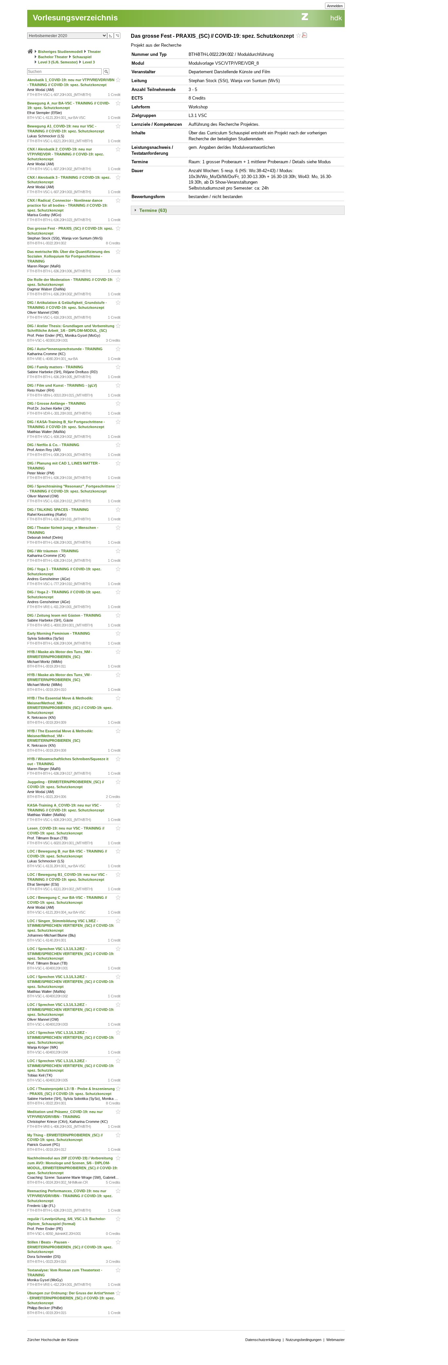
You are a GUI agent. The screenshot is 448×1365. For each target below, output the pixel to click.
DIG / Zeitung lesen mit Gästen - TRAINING (64, 615)
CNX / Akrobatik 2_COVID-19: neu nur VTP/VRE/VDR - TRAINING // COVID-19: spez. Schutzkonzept (65, 154)
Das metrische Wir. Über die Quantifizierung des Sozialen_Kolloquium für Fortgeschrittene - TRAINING (68, 256)
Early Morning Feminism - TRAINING (59, 633)
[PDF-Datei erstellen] (304, 36)
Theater (94, 52)
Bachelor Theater (53, 57)
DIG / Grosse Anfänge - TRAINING (57, 403)
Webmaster (335, 1340)
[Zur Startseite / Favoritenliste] (30, 52)
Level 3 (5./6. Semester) (58, 62)
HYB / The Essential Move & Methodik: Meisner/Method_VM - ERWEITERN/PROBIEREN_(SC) (60, 736)
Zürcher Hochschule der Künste (52, 1340)
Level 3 (89, 62)
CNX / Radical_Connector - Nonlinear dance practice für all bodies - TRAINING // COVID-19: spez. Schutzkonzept (67, 205)
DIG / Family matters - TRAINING (55, 367)
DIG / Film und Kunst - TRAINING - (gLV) (62, 385)
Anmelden (335, 6)
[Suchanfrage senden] (106, 71)
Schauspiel (82, 57)
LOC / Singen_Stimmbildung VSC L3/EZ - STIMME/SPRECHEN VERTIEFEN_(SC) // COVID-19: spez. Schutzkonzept (70, 926)
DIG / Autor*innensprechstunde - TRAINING (65, 349)
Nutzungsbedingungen (303, 1340)
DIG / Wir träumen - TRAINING (53, 551)
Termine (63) (153, 210)
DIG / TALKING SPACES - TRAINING (58, 510)
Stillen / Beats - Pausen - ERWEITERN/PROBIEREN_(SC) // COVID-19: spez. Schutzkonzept (69, 1247)
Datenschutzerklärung (263, 1340)
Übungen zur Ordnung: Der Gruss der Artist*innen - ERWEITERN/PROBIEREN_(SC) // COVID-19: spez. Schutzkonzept (71, 1298)
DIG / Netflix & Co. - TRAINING (53, 445)
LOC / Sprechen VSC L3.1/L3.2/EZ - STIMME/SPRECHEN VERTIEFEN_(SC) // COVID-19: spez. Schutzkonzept (70, 954)
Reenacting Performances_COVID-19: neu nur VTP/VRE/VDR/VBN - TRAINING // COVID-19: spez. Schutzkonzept (69, 1196)
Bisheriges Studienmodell (60, 52)
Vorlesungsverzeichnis (75, 17)
